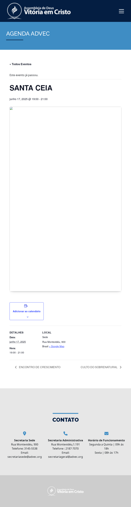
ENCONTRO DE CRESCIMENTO (39, 367)
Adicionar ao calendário (27, 311)
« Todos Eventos (20, 64)
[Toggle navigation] (121, 10)
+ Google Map (56, 346)
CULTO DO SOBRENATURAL (99, 367)
